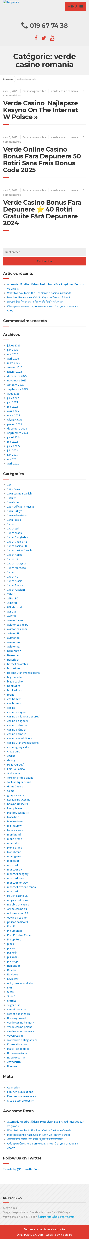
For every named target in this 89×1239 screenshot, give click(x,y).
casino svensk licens (20, 738)
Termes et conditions (37, 1229)
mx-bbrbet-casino (18, 904)
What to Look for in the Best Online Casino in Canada (39, 293)
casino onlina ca (17, 725)
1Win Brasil (13, 489)
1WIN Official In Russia (20, 506)
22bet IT (12, 603)
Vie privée (59, 1229)
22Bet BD (12, 598)
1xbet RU (12, 576)
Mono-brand (14, 847)
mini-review (14, 826)
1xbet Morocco (16, 568)
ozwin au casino (17, 917)
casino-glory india (18, 747)
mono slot (13, 843)
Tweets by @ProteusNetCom (21, 1169)
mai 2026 (12, 354)
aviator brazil (15, 620)
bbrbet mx (13, 668)
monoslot (13, 861)
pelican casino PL (17, 922)
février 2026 (14, 367)
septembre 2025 (17, 389)
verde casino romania (64, 91)
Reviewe (12, 974)
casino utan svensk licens (23, 743)
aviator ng (13, 646)
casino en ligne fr (17, 721)
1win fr (11, 498)
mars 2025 (13, 415)
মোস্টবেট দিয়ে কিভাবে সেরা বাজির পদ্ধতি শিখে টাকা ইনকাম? (35, 302)
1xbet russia (14, 581)
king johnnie (14, 808)
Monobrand (14, 852)
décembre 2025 (17, 376)
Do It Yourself (15, 764)
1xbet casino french (19, 550)
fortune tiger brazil (19, 782)
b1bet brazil (14, 651)
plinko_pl (12, 961)
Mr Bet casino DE (17, 896)
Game (10, 791)
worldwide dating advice (22, 1040)
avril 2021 (13, 463)
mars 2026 (13, 363)
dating (11, 760)
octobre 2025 (15, 385)
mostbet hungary (18, 874)
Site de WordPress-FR (21, 1100)
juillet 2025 (13, 398)
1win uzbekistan (17, 515)
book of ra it (14, 690)
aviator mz (13, 642)
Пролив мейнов (17, 1053)
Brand (10, 694)
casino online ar (16, 729)
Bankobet (13, 655)
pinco (10, 944)
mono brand (14, 839)
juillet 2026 (13, 345)
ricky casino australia (20, 983)
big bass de (14, 677)
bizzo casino (15, 681)
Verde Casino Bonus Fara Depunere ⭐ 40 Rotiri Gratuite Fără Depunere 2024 (42, 213)
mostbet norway (17, 882)
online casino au (17, 909)
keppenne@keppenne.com (56, 1216)
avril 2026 (13, 358)
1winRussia (14, 520)
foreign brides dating (20, 778)
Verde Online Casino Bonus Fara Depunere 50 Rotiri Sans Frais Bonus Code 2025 (42, 160)
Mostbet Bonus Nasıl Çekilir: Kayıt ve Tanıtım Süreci (38, 297)
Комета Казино (17, 1044)
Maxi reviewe (15, 821)
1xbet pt (12, 572)
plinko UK (13, 957)
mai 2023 (12, 441)
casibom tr (13, 699)
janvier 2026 (14, 372)
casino (11, 708)
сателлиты (14, 1062)
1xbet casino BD (17, 546)
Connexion (13, 1087)
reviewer (12, 979)
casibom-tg (14, 703)
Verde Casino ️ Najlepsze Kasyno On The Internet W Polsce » (40, 110)
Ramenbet (13, 966)
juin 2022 (12, 450)
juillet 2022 (13, 446)
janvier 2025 (14, 424)
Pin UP (11, 926)
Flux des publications (20, 1092)
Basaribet (13, 659)
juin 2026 (12, 350)
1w (9, 485)
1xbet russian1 (16, 589)
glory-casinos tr (17, 795)
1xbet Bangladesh (18, 537)
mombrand (14, 834)
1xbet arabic (15, 533)
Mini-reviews (15, 830)
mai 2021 (12, 459)
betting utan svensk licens (23, 673)
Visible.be (66, 1235)
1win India (13, 502)
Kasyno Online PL (17, 804)
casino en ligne (16, 712)
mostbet (12, 865)
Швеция (12, 1066)
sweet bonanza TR (18, 1014)
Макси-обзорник (18, 1049)
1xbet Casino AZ (17, 541)
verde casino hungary (20, 1022)
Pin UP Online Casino (19, 935)
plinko (11, 948)
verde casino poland (19, 1027)
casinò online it (16, 734)
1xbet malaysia (16, 563)
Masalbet (13, 817)
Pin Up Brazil (14, 931)
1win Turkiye (14, 511)
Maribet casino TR (18, 812)
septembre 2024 (17, 433)
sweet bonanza (16, 1009)
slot (9, 987)
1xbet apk (13, 528)
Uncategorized (16, 1018)
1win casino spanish (19, 493)
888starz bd (14, 607)
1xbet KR (12, 559)
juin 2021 (12, 455)
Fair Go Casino (16, 769)
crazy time (13, 751)
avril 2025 (13, 411)
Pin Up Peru (14, 939)
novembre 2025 (16, 380)
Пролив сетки (16, 1057)
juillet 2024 (13, 437)
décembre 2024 (17, 428)
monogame (14, 856)
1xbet (10, 524)
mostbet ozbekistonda (21, 887)
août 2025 (13, 393)
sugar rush (13, 1005)
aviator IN (13, 633)
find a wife (13, 773)
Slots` (11, 996)
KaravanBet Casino (18, 799)
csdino (11, 756)
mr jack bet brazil (18, 900)
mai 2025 (12, 406)
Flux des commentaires (21, 1096)
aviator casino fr (17, 629)
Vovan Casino (15, 1035)
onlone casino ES (17, 913)
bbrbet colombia (17, 664)
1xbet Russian (15, 585)
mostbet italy (15, 878)
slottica (12, 1000)
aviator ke (13, 638)
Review (11, 970)
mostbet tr (14, 891)
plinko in (12, 952)
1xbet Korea (14, 555)
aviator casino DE (17, 624)
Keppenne (8, 79)
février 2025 (14, 420)
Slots (10, 992)
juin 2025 (12, 402)
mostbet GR (14, 869)
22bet (10, 594)
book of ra (13, 686)
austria (11, 611)
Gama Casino (15, 786)
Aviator (11, 616)
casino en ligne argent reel (23, 716)
